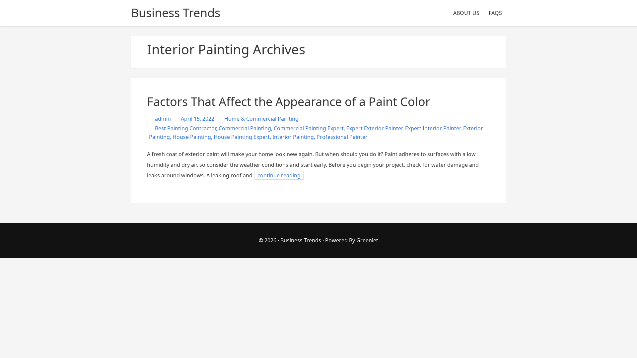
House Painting (192, 137)
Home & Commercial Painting (261, 118)
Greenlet (367, 240)
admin (162, 118)
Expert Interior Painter (432, 128)
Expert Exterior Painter (374, 128)
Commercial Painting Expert (309, 128)
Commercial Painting (245, 128)
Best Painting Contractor (185, 128)
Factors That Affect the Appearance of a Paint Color (288, 101)
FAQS (495, 13)
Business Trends (301, 240)
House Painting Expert (242, 137)
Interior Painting (293, 137)
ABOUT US (466, 13)
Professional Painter (342, 137)
